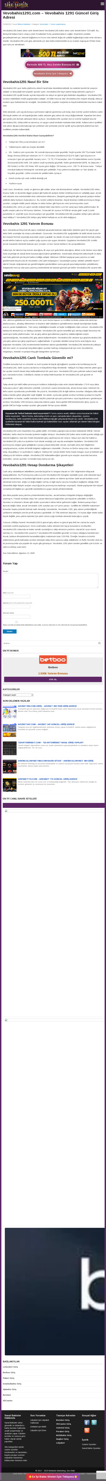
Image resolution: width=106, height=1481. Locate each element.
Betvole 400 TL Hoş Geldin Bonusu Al (51, 65)
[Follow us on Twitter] (94, 1424)
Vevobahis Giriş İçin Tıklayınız (51, 74)
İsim (8, 593)
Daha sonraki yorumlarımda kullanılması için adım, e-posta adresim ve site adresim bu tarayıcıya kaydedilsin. (45, 625)
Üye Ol (53, 679)
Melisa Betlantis (24, 24)
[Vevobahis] (53, 56)
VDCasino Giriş (63, 1424)
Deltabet (34, 1427)
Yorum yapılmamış (58, 24)
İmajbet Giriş (62, 1439)
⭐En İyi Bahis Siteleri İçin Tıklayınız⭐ (53, 1476)
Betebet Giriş (63, 1420)
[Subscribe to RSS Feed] (87, 1432)
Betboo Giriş (9, 1372)
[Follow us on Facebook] (87, 1424)
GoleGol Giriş (63, 1428)
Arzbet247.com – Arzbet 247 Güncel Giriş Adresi (46, 724)
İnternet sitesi (8, 613)
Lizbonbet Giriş (10, 1367)
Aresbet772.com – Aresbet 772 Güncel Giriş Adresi (47, 779)
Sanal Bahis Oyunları (91, 1448)
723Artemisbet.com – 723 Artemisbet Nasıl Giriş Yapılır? (51, 742)
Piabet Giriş (8, 1378)
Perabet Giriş (62, 1431)
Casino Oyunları (89, 1444)
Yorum (6, 571)
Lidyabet (34, 1420)
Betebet (7, 1395)
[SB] (16, 8)
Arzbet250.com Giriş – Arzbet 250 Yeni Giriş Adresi (47, 706)
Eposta (17, 603)
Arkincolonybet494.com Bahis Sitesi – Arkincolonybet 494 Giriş (55, 761)
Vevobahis (44, 24)
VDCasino (7, 1401)
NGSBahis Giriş (63, 1435)
